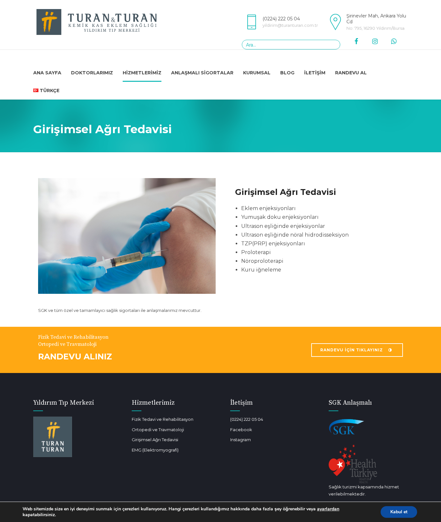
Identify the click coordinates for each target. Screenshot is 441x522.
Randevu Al (351, 73)
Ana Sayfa (47, 73)
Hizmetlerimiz (142, 73)
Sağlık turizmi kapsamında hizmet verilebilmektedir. (364, 490)
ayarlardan (328, 509)
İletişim (314, 73)
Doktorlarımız (92, 73)
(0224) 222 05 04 (246, 419)
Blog (287, 73)
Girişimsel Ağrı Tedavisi (155, 439)
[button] (220, 310)
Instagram (240, 439)
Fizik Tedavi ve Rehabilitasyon (162, 419)
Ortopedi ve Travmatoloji (158, 429)
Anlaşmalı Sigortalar (202, 73)
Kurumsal (257, 73)
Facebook (241, 429)
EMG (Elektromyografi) (155, 450)
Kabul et (398, 512)
